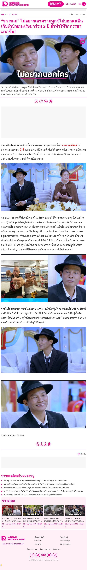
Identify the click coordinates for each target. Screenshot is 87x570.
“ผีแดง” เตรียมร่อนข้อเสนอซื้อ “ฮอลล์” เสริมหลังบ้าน (73, 521)
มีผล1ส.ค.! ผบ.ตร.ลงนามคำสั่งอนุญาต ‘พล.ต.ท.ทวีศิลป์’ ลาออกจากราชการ (12, 521)
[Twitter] (45, 444)
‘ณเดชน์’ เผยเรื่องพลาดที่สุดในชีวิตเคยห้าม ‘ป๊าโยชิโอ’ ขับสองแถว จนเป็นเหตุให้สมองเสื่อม (39, 484)
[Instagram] (55, 555)
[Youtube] (43, 555)
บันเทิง (14, 14)
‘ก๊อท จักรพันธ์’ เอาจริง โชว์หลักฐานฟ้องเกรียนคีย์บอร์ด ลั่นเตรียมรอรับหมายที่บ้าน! (36, 488)
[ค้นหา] (84, 4)
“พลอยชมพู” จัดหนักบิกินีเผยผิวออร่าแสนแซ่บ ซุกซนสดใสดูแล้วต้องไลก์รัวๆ (33, 495)
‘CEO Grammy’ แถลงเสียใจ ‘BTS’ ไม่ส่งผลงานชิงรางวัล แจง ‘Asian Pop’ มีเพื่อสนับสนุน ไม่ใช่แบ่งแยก (43, 491)
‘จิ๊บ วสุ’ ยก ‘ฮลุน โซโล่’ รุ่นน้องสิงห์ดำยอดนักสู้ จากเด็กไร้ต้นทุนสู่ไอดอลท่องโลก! (35, 481)
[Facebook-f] (32, 555)
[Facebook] (41, 444)
